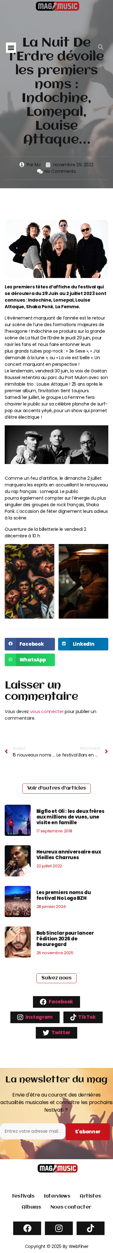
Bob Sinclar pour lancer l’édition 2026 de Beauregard (65, 939)
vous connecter (47, 711)
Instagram (38, 1017)
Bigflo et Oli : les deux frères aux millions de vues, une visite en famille (70, 817)
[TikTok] (91, 1228)
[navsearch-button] (101, 47)
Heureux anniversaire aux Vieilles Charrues (68, 854)
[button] (11, 48)
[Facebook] (27, 1228)
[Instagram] (59, 1228)
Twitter (61, 1032)
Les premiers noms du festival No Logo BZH (63, 895)
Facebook (60, 1001)
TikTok (87, 1017)
